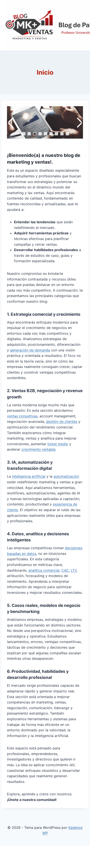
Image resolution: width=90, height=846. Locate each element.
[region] (45, 127)
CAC (65, 570)
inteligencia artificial (28, 476)
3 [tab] (34, 133)
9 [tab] (67, 133)
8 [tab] (62, 133)
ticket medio (57, 444)
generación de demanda (30, 350)
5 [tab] (45, 133)
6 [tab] (51, 133)
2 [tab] (29, 133)
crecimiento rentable (38, 449)
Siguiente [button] (79, 122)
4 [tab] (40, 133)
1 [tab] (23, 133)
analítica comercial (43, 570)
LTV (73, 570)
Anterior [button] (11, 122)
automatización (66, 476)
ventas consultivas (22, 416)
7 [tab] (56, 133)
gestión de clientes (61, 421)
